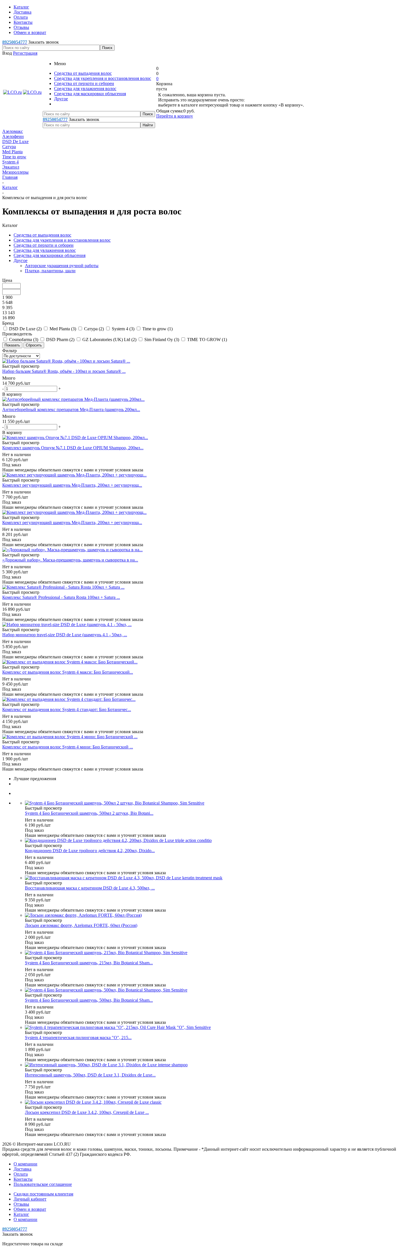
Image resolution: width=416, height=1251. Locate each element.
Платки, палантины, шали (50, 270)
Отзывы (21, 1204)
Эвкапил (10, 167)
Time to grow (14, 156)
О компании (25, 1163)
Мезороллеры (15, 172)
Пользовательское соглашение (43, 1184)
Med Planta (12, 151)
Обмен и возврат (30, 1209)
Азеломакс (12, 131)
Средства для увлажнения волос (85, 88)
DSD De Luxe (15, 141)
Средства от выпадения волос (83, 73)
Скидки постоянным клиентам (43, 1194)
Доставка (22, 1169)
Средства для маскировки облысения (90, 93)
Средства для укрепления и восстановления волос (102, 78)
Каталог (21, 1214)
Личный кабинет (30, 1199)
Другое (61, 98)
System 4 (10, 161)
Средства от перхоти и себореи (84, 83)
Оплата (21, 1174)
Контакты (23, 1179)
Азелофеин (13, 136)
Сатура (9, 146)
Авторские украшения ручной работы (61, 265)
